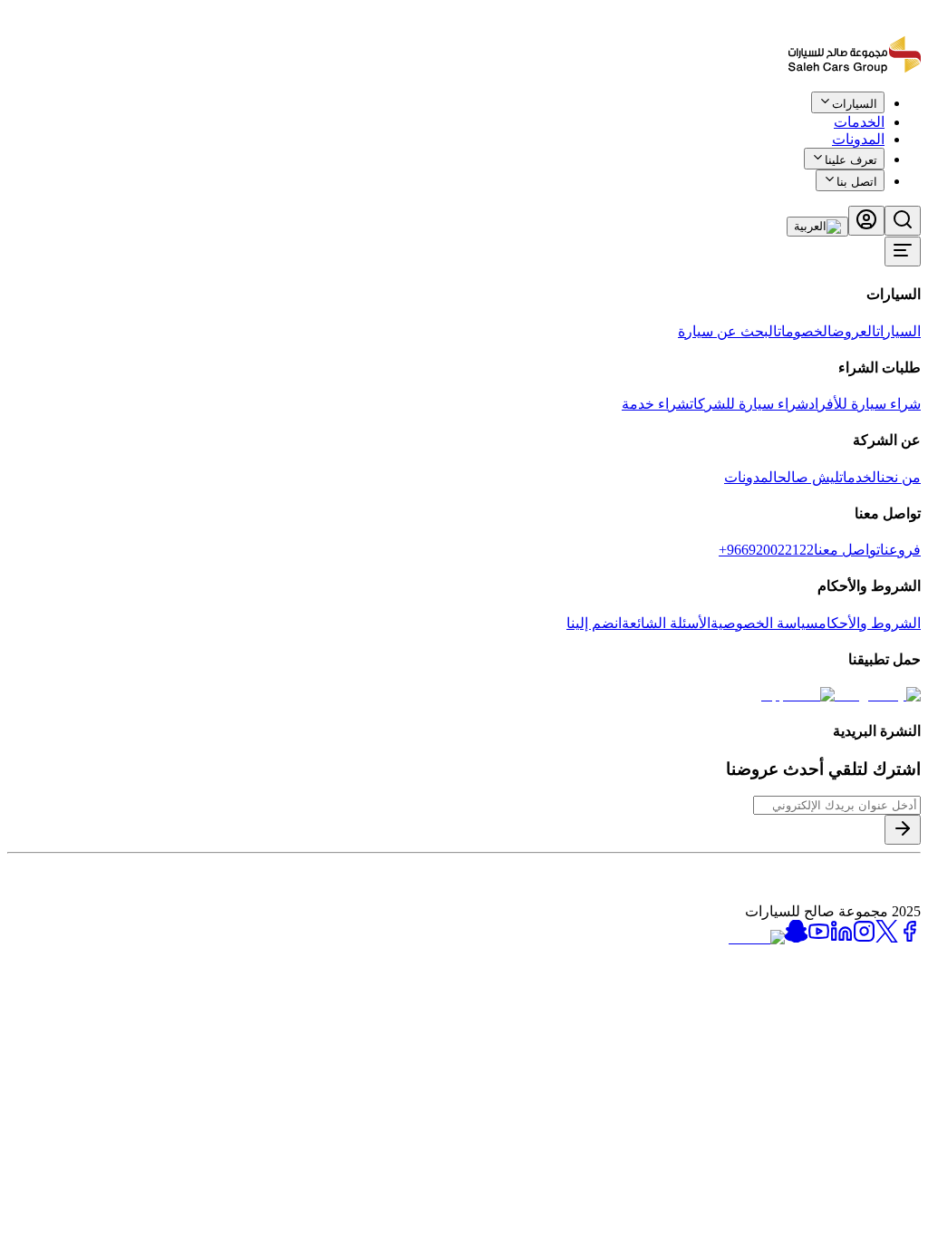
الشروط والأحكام (869, 623)
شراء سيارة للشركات (749, 403)
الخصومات (805, 331)
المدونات (858, 139)
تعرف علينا (851, 160)
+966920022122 (766, 549)
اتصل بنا (856, 182)
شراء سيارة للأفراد (864, 403)
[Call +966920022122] (911, 115)
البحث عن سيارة (728, 331)
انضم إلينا (594, 623)
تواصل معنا (847, 549)
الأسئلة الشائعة (666, 623)
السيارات (898, 331)
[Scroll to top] (862, 112)
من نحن (901, 477)
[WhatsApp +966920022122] (890, 115)
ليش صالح (808, 477)
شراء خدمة (656, 403)
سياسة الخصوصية (764, 623)
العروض (854, 331)
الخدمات (860, 477)
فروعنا (900, 549)
